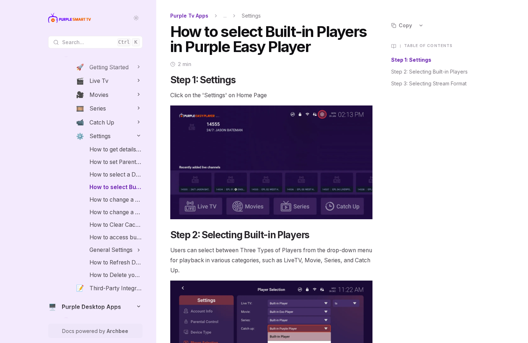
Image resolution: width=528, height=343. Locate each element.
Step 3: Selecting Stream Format (429, 83)
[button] (139, 66)
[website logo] (69, 17)
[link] (109, 67)
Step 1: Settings (411, 60)
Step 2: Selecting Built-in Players (429, 72)
